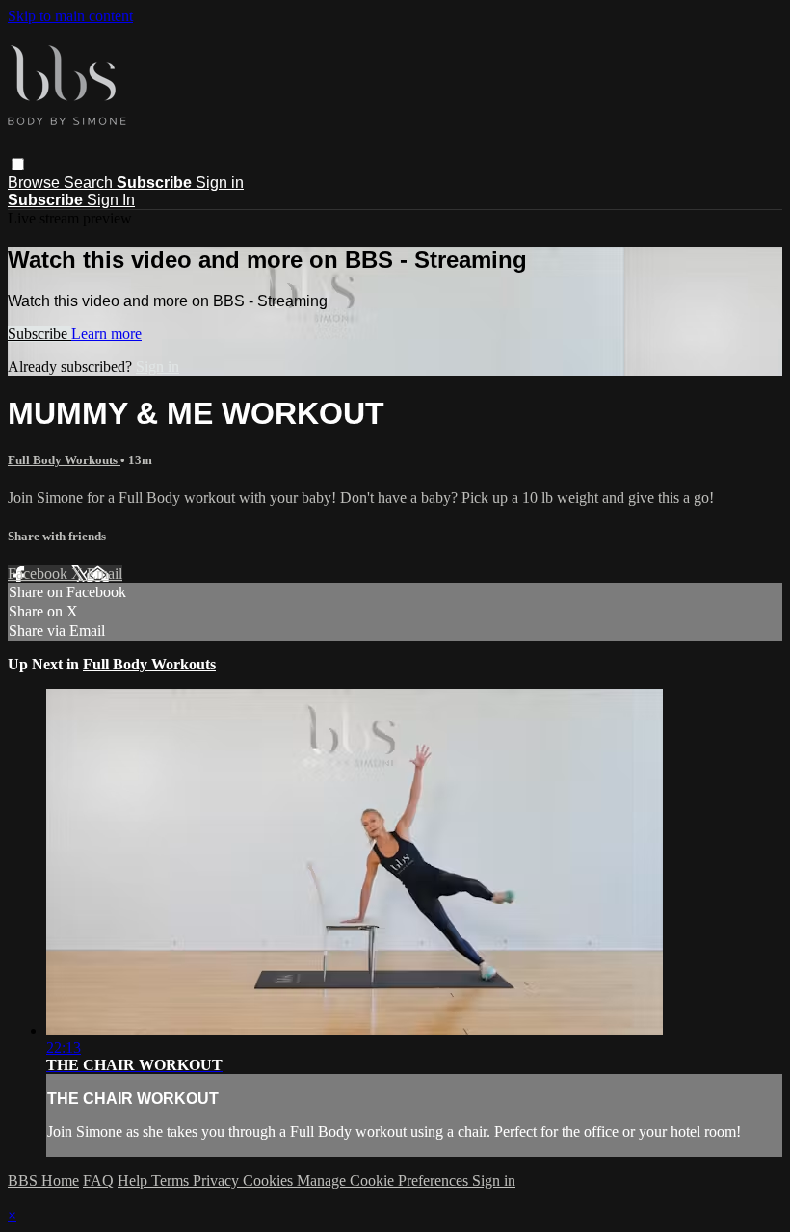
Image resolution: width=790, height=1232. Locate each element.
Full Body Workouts (64, 460)
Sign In (111, 200)
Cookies (270, 1180)
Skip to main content (70, 16)
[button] (18, 164)
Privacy (218, 1180)
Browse (36, 182)
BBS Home (43, 1180)
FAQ (98, 1180)
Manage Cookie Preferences (384, 1180)
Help (134, 1180)
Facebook (39, 573)
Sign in (220, 182)
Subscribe (39, 334)
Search (90, 182)
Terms (172, 1180)
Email (104, 573)
